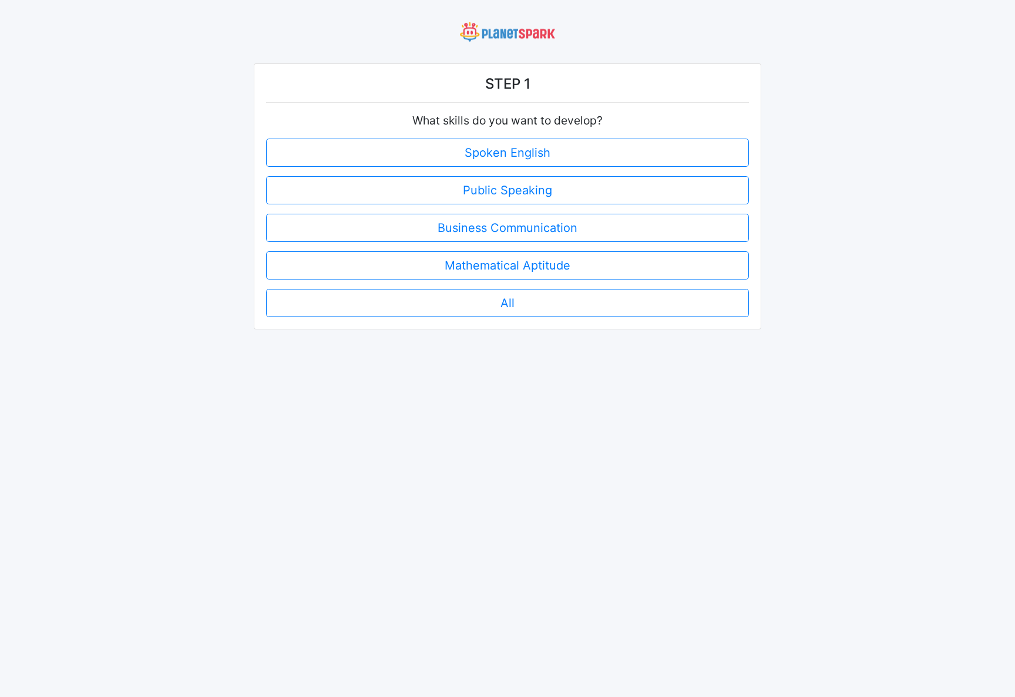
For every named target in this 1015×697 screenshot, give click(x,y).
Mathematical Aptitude (507, 265)
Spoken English (507, 153)
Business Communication (507, 228)
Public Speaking (507, 190)
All (507, 303)
